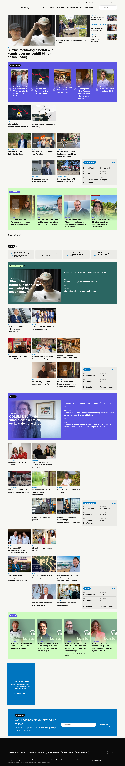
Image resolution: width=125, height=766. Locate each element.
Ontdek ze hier (21, 693)
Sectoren (89, 7)
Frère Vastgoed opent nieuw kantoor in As (41, 383)
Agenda (88, 2)
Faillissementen (74, 7)
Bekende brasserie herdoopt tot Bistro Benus (68, 356)
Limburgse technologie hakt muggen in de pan (72, 41)
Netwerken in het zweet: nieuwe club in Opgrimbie (18, 491)
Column (12, 397)
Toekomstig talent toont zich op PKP (17, 357)
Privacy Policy (24, 762)
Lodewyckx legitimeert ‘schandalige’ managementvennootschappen (70, 519)
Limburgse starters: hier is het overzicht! (68, 604)
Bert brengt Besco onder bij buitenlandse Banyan (43, 357)
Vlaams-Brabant (67, 752)
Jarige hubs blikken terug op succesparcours (43, 328)
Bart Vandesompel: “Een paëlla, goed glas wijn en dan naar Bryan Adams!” (67, 577)
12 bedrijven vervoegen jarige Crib (42, 549)
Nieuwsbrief (81, 2)
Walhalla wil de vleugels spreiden (18, 463)
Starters (60, 7)
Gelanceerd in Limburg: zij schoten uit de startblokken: (43, 492)
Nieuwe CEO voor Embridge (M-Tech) (15, 153)
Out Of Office (47, 7)
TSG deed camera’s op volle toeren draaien (97, 19)
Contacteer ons (66, 760)
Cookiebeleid (32, 762)
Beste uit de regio (16, 266)
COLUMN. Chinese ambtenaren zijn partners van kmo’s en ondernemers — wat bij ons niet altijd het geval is (88, 425)
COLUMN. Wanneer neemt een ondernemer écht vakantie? (88, 403)
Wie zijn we (11, 760)
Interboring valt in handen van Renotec (43, 153)
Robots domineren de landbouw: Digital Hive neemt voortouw (66, 154)
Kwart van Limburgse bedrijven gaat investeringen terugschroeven (16, 330)
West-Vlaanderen (82, 752)
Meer (113, 162)
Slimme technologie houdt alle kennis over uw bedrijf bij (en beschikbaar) (30, 53)
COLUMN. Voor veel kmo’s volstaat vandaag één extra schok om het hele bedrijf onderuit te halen (89, 414)
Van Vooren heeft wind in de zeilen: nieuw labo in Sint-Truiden (42, 464)
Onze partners (14, 235)
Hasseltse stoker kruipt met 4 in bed (68, 491)
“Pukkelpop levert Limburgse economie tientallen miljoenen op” (18, 577)
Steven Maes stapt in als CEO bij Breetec (42, 604)
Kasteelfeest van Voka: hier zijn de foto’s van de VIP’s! (97, 28)
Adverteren (46, 760)
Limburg (31, 752)
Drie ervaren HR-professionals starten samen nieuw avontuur (17, 550)
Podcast (13, 616)
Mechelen (41, 752)
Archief (75, 760)
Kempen (22, 752)
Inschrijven (104, 725)
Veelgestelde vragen (23, 760)
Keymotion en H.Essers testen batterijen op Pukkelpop (96, 38)
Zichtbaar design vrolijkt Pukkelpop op (42, 576)
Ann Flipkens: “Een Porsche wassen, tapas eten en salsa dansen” (66, 384)
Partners (94, 2)
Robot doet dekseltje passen (41, 518)
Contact (101, 2)
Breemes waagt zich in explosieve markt (41, 180)
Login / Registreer (112, 2)
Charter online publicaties (44, 762)
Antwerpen (12, 752)
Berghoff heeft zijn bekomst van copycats (43, 125)
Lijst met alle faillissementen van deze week (18, 126)
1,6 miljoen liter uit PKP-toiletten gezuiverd (67, 180)
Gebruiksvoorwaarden (13, 762)
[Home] (13, 6)
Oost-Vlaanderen (53, 752)
